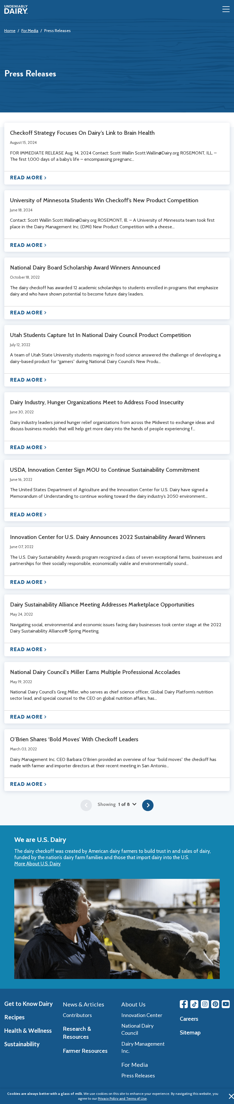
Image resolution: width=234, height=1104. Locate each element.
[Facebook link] (184, 1004)
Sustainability (22, 1043)
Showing (114, 804)
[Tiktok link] (194, 1004)
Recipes (14, 1017)
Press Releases (57, 30)
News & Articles (83, 1004)
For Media (29, 30)
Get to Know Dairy (28, 1003)
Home (9, 30)
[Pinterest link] (215, 1004)
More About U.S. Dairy (37, 864)
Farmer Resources (85, 1050)
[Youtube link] (226, 1004)
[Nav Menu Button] (226, 9)
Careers (189, 1018)
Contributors (77, 1015)
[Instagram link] (205, 1004)
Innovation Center (141, 1015)
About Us (133, 1004)
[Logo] (16, 9)
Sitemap (190, 1032)
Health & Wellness (28, 1030)
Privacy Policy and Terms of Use (122, 1098)
